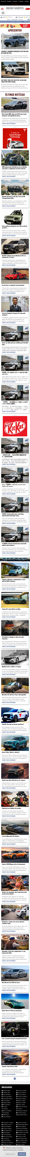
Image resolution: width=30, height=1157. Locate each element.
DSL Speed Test (7, 1130)
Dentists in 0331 (21, 1136)
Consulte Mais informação (8, 123)
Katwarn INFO (21, 1144)
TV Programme (7, 1134)
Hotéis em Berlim (21, 1098)
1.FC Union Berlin (7, 1096)
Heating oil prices (7, 1124)
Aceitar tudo (22, 1154)
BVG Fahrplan (6, 1104)
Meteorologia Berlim (23, 1124)
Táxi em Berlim (7, 1117)
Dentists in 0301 (21, 1134)
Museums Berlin (21, 1094)
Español (15, 1)
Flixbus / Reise (21, 1104)
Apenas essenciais (10, 1154)
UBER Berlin (6, 1115)
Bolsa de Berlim (7, 1126)
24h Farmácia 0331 (22, 1140)
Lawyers (19, 1109)
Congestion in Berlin (8, 1122)
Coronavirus (6, 1138)
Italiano (27, 1)
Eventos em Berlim (22, 1096)
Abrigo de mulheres (8, 1142)
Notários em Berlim (22, 1111)
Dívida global (6, 1132)
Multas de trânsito (22, 1106)
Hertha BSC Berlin (7, 1098)
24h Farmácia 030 (22, 1138)
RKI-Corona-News (7, 1136)
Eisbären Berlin (7, 1102)
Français (21, 1)
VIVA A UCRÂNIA (21, 1142)
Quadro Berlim (6, 1140)
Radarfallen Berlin (22, 1115)
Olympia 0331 (6, 1090)
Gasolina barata (21, 1113)
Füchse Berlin (6, 1100)
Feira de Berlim (7, 1094)
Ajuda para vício (7, 1144)
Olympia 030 (6, 1092)
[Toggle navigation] (3, 13)
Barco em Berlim (7, 1111)
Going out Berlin (22, 1092)
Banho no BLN (21, 1100)
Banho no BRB (21, 1102)
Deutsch (3, 1)
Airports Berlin (5, 1113)
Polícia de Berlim (21, 1126)
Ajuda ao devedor (22, 1122)
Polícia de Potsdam (22, 1128)
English (9, 1)
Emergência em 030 (22, 1130)
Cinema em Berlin (22, 1090)
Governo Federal (7, 1128)
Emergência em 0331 (22, 1132)
